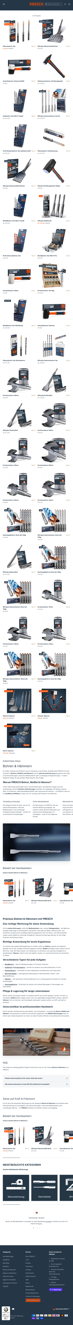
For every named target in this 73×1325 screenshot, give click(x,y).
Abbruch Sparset (9, 716)
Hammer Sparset (43, 716)
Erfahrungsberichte (32, 1293)
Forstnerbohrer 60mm (45, 465)
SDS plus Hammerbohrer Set (48, 360)
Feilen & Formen (8, 1276)
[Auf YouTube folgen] (13, 1309)
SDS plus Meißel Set (45, 221)
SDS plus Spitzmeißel (10, 572)
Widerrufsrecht (31, 1276)
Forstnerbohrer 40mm (11, 395)
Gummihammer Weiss (10, 290)
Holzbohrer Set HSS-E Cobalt (13, 116)
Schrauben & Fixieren (10, 1283)
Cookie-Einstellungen (33, 1296)
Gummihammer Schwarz (46, 325)
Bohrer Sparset (8, 751)
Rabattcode (29, 1286)
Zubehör (5, 1286)
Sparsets (6, 1266)
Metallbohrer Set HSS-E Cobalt (13, 221)
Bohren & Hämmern (9, 1270)
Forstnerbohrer (19, 967)
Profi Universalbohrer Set (12, 256)
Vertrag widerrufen (33, 1300)
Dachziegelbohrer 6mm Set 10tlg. (49, 572)
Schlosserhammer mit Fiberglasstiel (50, 81)
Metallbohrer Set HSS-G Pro (47, 256)
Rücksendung (30, 1290)
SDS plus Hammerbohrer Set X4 (49, 116)
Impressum (29, 1266)
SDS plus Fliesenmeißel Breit (48, 46)
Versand (28, 1270)
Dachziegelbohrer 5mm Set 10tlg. (14, 535)
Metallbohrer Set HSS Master (13, 325)
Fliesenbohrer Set (9, 46)
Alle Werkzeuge (8, 1256)
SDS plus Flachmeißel (10, 430)
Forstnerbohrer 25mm (45, 644)
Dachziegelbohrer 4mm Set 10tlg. (49, 679)
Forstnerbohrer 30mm (11, 644)
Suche (28, 1283)
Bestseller (6, 1263)
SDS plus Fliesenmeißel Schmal (14, 186)
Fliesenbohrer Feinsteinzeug (48, 151)
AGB (27, 1280)
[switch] (6, 1318)
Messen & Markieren (9, 1273)
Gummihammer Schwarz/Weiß (13, 81)
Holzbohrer (9, 967)
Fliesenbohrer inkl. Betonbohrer (14, 360)
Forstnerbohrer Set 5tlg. (46, 290)
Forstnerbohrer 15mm (45, 607)
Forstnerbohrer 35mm (11, 465)
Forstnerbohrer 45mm (45, 500)
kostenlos (48, 1221)
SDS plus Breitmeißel (45, 395)
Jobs (27, 1260)
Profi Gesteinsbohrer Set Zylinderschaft (17, 151)
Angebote (6, 1260)
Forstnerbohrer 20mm (11, 500)
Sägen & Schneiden (9, 1280)
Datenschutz (30, 1273)
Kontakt (28, 1263)
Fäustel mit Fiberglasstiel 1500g (49, 186)
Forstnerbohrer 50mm (45, 430)
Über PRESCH (30, 1256)
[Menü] (9, 1307)
